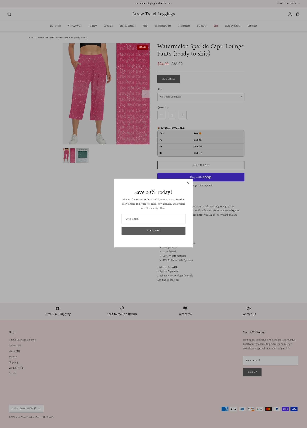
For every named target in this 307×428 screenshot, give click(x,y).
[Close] (188, 183)
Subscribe (153, 231)
